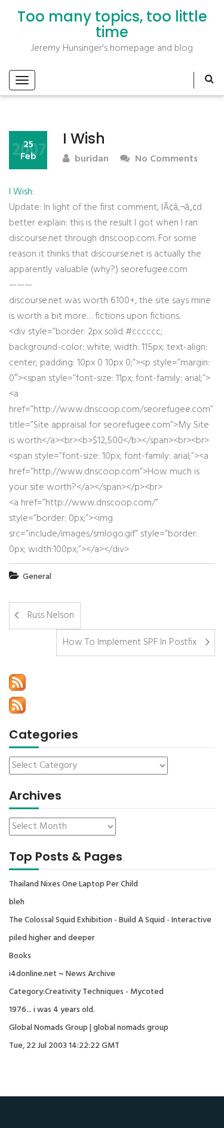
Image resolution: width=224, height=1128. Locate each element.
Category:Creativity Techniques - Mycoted (86, 992)
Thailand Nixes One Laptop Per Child (73, 885)
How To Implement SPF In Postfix (130, 642)
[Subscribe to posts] (17, 682)
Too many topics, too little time (112, 25)
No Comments (165, 159)
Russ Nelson (50, 615)
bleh (16, 903)
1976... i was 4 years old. (52, 1010)
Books (20, 956)
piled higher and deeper (52, 938)
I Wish (20, 192)
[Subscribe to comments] (17, 705)
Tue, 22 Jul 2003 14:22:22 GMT (64, 1046)
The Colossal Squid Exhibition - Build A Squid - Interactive (110, 920)
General (37, 577)
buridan (90, 159)
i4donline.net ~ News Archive (62, 974)
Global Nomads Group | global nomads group (88, 1028)
